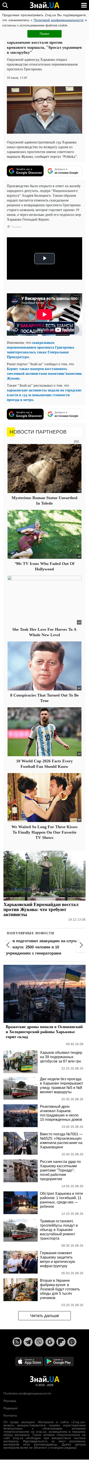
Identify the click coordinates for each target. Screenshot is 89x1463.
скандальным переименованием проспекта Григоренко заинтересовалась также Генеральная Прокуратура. (40, 349)
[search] (5, 5)
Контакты (10, 1415)
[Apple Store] (29, 1361)
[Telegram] (28, 1341)
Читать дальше (44, 1315)
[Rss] (17, 1341)
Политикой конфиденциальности (59, 20)
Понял (44, 34)
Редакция (10, 1408)
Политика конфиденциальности (27, 1393)
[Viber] (39, 1341)
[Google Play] (59, 1361)
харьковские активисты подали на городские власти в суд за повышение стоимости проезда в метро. (44, 394)
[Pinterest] (71, 1341)
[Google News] (50, 1341)
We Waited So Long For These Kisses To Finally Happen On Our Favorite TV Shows (44, 832)
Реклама (9, 1401)
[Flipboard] (60, 1341)
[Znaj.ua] (44, 5)
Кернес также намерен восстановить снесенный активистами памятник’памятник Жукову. (44, 373)
